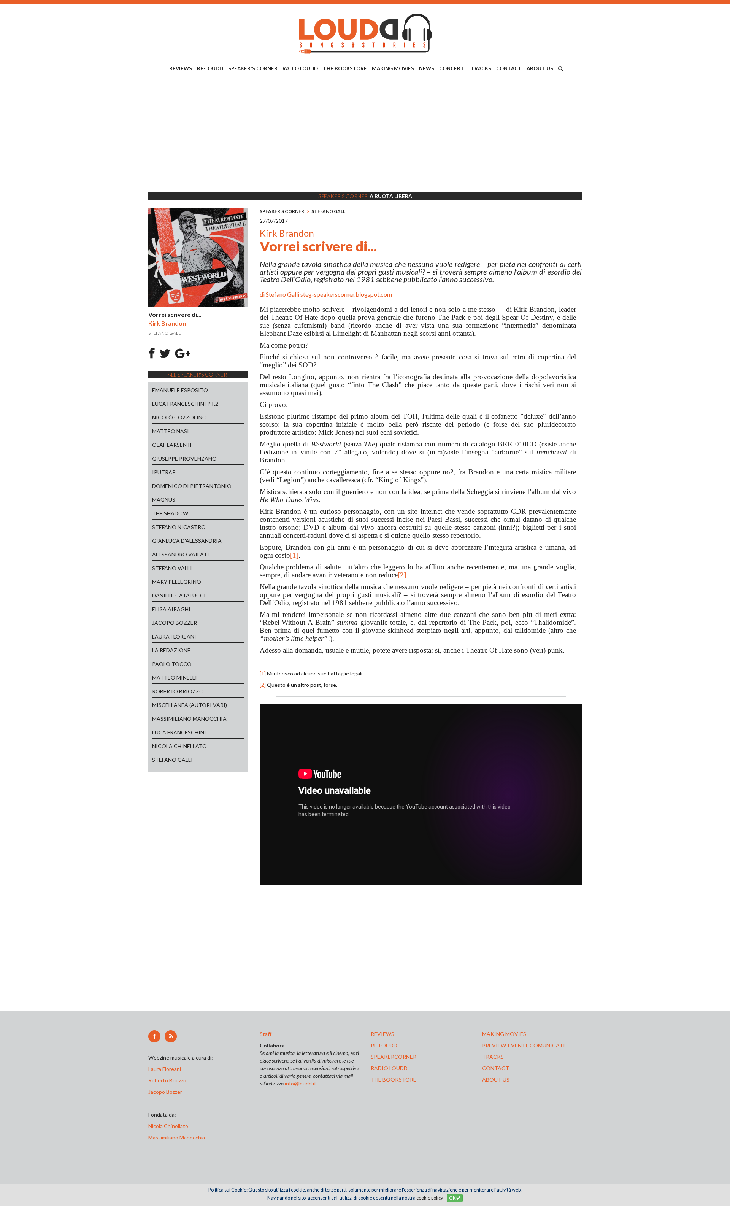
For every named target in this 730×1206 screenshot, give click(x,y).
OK (452, 1198)
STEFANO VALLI (172, 568)
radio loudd (389, 1068)
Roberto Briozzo (167, 1080)
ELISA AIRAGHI (171, 609)
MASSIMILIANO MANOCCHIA (189, 718)
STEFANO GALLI (172, 759)
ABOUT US (540, 68)
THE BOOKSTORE (345, 68)
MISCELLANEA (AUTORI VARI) (189, 705)
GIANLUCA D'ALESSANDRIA (187, 540)
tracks (493, 1056)
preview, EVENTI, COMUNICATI (523, 1045)
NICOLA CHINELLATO (179, 746)
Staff (265, 1034)
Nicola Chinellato (168, 1126)
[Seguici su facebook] (154, 1036)
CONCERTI (452, 68)
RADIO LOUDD (300, 68)
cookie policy (429, 1198)
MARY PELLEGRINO (176, 581)
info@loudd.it (300, 1083)
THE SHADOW (170, 513)
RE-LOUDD (210, 68)
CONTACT (509, 68)
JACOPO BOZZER (174, 623)
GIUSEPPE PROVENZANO (184, 458)
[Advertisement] (365, 133)
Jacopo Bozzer (165, 1091)
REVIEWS (180, 68)
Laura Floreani (165, 1069)
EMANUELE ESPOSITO (180, 390)
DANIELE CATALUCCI (179, 595)
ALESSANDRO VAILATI (180, 554)
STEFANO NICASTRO (179, 527)
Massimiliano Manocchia (176, 1137)
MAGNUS (163, 499)
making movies (504, 1034)
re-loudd (384, 1045)
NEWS (426, 68)
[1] (294, 555)
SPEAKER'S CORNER (253, 68)
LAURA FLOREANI (174, 636)
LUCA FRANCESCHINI (179, 732)
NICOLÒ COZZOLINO (179, 417)
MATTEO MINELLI (174, 677)
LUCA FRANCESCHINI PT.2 (185, 403)
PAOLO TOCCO (172, 664)
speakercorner (393, 1056)
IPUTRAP (164, 472)
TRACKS (481, 68)
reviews (382, 1034)
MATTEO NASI (170, 431)
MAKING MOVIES (393, 68)
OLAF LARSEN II (172, 445)
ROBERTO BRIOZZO (178, 691)
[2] (402, 575)
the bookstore (393, 1079)
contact (495, 1068)
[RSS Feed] (171, 1036)
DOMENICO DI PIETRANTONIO (192, 486)
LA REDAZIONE (171, 650)
